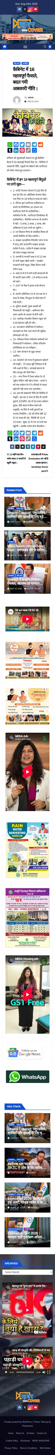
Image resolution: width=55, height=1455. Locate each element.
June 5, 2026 (18, 1242)
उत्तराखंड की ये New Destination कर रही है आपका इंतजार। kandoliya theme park (38, 462)
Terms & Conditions (28, 1448)
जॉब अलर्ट (17, 63)
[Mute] (43, 1372)
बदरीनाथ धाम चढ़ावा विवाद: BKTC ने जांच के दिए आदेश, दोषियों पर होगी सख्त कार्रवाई (25, 1167)
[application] (27, 1361)
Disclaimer (25, 1441)
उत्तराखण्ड (11, 575)
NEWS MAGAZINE (40, 1441)
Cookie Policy (12, 1441)
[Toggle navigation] (25, 47)
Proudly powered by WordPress (18, 1422)
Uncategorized (15, 1229)
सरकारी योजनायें (29, 1229)
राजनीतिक (25, 63)
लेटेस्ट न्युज (20, 508)
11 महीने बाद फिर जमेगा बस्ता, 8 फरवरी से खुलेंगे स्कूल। (16, 458)
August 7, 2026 (19, 1138)
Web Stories (45, 1448)
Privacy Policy (11, 1448)
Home (10, 1433)
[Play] (6, 1372)
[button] (45, 46)
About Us (20, 1433)
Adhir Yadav (34, 589)
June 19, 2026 (18, 1207)
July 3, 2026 (17, 1173)
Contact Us (42, 1433)
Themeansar (27, 1426)
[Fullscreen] (48, 1372)
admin (31, 97)
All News (30, 1433)
